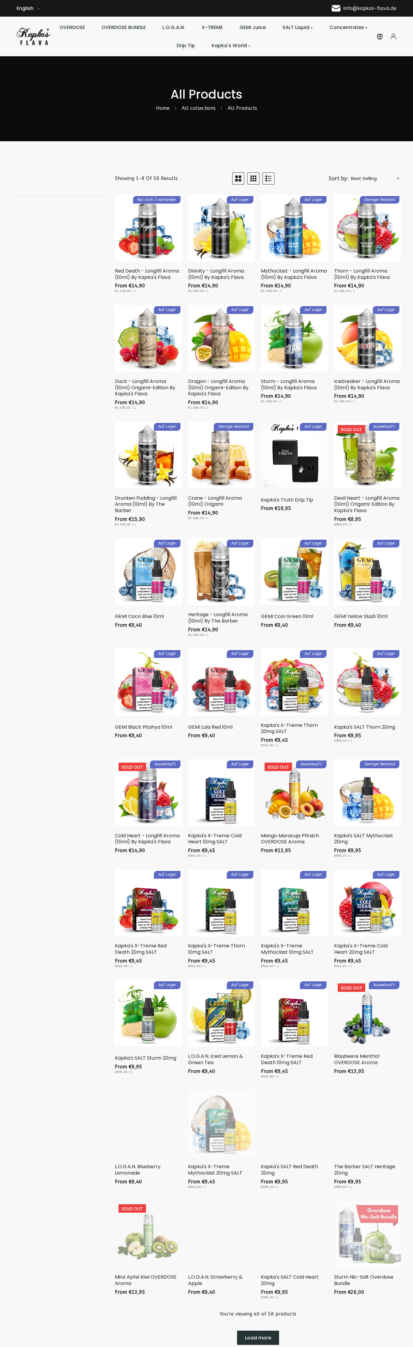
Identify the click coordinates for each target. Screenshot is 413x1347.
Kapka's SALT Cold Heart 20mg (290, 1280)
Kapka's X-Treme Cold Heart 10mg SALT (215, 839)
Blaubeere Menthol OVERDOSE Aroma (356, 1059)
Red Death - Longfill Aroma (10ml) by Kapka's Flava (147, 274)
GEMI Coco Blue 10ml (139, 617)
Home (163, 108)
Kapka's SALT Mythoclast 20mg (363, 839)
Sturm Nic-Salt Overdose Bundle (363, 1280)
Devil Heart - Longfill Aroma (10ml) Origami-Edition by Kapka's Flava (366, 504)
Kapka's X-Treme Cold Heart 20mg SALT (361, 949)
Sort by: (338, 178)
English (25, 8)
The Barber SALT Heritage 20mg (364, 1170)
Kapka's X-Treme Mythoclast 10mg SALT (287, 949)
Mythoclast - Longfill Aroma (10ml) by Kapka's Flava (294, 274)
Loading (258, 1337)
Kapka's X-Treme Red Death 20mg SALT (141, 949)
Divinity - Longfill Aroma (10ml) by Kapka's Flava (216, 274)
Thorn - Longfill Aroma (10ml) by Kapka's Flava (362, 274)
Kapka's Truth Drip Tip (287, 500)
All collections (199, 108)
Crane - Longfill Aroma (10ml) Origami (215, 501)
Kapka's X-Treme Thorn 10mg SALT (216, 949)
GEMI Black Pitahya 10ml (143, 727)
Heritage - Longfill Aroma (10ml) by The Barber (218, 618)
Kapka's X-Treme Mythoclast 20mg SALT (215, 1170)
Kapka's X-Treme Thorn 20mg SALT (289, 728)
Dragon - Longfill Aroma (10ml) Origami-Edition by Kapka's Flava (218, 387)
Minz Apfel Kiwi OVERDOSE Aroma (146, 1280)
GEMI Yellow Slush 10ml (361, 617)
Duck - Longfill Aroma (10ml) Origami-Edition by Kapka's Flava (145, 387)
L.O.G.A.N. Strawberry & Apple (215, 1280)
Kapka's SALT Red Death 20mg (289, 1170)
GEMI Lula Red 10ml (210, 727)
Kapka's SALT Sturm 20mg (145, 1058)
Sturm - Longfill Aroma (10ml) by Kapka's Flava (289, 384)
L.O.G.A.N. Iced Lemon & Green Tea (215, 1059)
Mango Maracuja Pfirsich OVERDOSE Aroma (290, 839)
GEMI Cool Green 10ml (287, 617)
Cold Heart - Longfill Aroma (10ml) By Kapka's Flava (147, 839)
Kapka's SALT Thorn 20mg (364, 727)
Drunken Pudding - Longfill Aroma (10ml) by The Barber (146, 504)
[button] (380, 37)
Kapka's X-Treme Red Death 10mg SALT (287, 1059)
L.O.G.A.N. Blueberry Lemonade (138, 1170)
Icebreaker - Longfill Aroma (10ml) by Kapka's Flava (367, 384)
